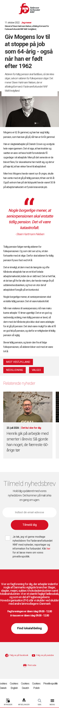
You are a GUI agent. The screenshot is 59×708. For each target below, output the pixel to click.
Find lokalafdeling (29, 628)
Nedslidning (14, 370)
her (48, 549)
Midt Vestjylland (18, 362)
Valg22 (36, 370)
